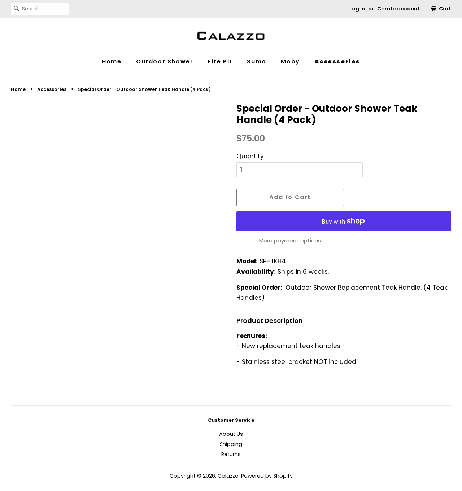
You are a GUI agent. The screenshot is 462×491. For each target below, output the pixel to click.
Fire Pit (220, 61)
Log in (357, 8)
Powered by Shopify (267, 475)
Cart (445, 8)
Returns (231, 454)
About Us (231, 434)
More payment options (290, 240)
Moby (290, 61)
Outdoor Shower (164, 61)
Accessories (337, 61)
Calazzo (228, 475)
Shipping (231, 444)
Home (111, 61)
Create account (398, 8)
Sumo (256, 61)
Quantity (250, 156)
